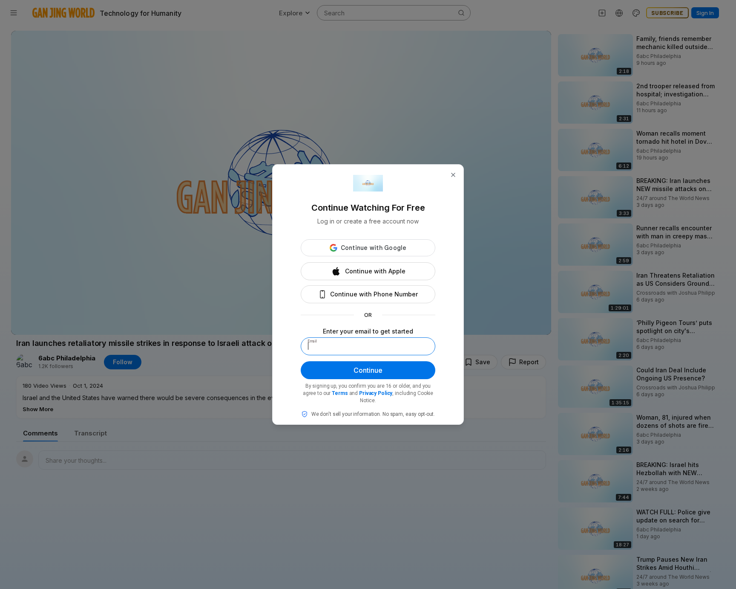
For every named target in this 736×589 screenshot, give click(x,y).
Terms (340, 393)
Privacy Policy (375, 393)
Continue (368, 370)
